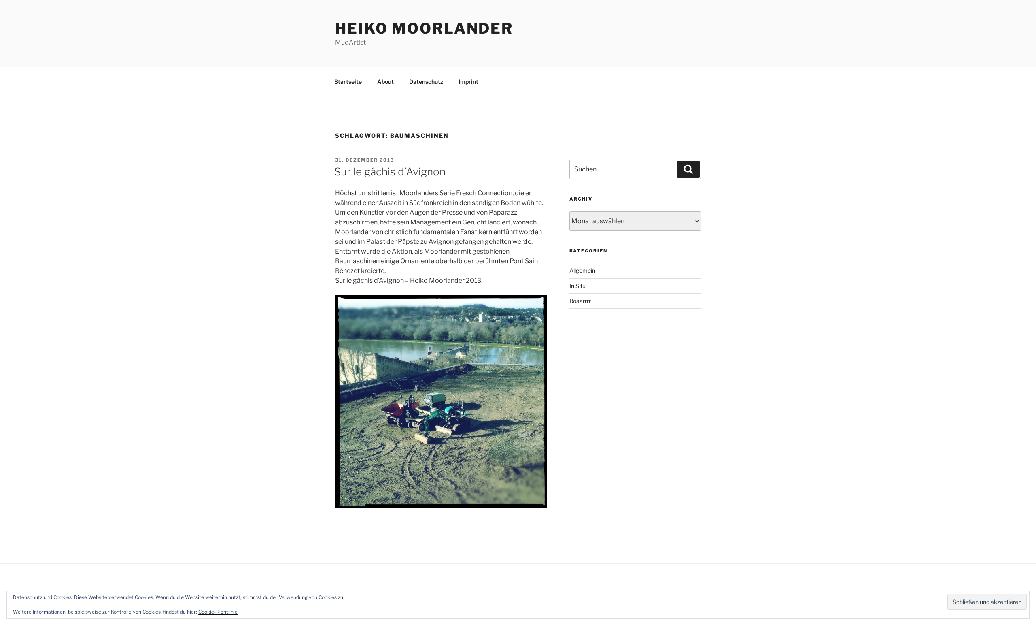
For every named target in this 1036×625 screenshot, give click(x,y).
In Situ (577, 285)
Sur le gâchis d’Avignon (390, 171)
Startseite (348, 81)
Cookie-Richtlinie (218, 612)
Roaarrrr (580, 300)
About (385, 81)
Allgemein (582, 270)
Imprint (468, 81)
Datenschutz (426, 81)
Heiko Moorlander (424, 28)
